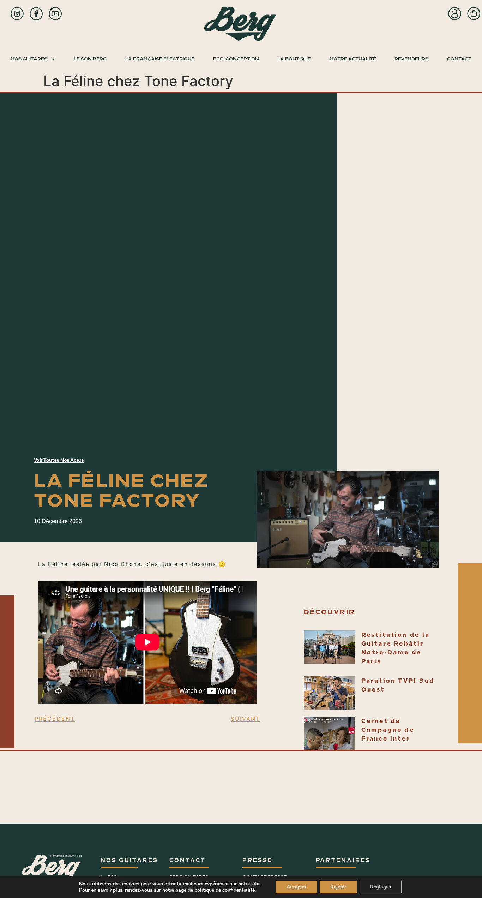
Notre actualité (353, 58)
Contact (459, 58)
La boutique (294, 58)
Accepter (296, 887)
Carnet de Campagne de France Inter (387, 730)
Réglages (380, 887)
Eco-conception (236, 58)
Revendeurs (411, 58)
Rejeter (338, 887)
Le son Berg (90, 58)
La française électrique (159, 58)
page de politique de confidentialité (215, 890)
